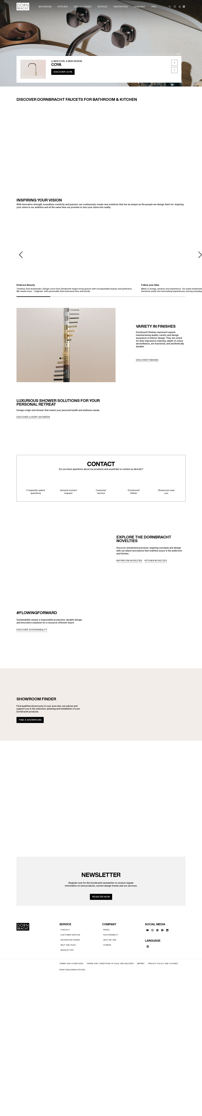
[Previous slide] (174, 70)
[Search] (169, 7)
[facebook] (162, 930)
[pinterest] (157, 930)
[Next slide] (174, 63)
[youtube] (147, 930)
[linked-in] (167, 930)
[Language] (184, 7)
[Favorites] (174, 7)
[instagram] (152, 930)
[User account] (179, 7)
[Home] (22, 6)
